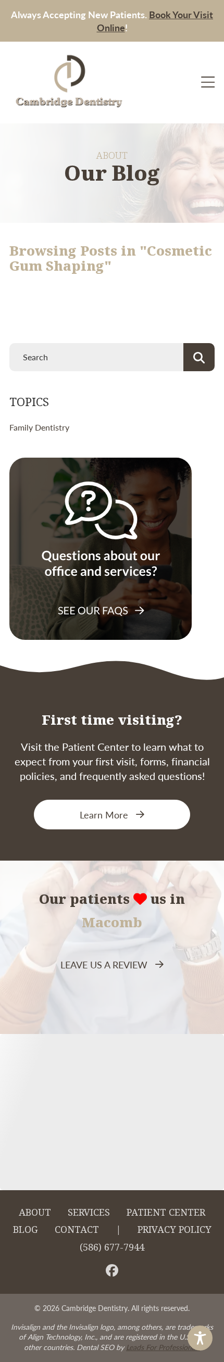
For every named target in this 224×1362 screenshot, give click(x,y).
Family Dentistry (39, 427)
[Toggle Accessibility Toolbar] (200, 1338)
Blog (25, 1230)
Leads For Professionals (163, 1347)
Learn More (104, 814)
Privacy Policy (174, 1230)
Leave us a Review (103, 964)
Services (89, 1212)
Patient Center (166, 1212)
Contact (77, 1230)
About (35, 1212)
